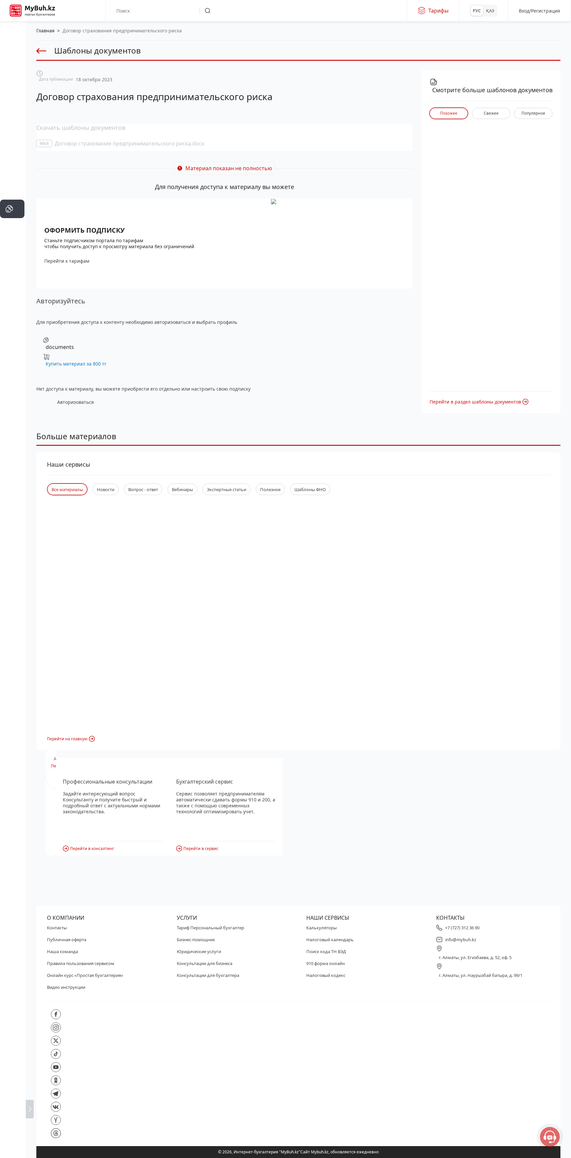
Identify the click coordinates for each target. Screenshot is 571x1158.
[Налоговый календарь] (12, 308)
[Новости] (12, 90)
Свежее (491, 113)
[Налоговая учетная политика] (12, 189)
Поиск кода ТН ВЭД (326, 951)
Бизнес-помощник (196, 940)
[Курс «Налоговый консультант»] (12, 268)
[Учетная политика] (12, 169)
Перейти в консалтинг (92, 848)
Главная (45, 30)
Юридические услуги (199, 951)
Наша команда (62, 951)
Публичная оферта (66, 940)
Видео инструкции (66, 987)
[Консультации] (12, 50)
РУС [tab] (477, 11)
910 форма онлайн (325, 963)
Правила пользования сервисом (80, 963)
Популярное (533, 113)
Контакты (57, 928)
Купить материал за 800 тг (76, 364)
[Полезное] (12, 109)
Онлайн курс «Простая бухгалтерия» (85, 975)
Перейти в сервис (200, 848)
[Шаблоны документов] (12, 209)
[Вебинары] (12, 248)
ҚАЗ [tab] (490, 11)
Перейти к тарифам (66, 261)
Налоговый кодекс (325, 975)
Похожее (448, 113)
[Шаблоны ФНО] (12, 228)
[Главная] (12, 30)
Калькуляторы (321, 928)
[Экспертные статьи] (12, 129)
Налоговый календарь (330, 940)
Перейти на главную (67, 739)
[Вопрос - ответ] (12, 149)
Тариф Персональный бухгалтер (210, 928)
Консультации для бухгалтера (208, 975)
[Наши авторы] (12, 288)
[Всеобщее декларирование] (12, 70)
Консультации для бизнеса (204, 963)
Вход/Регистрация (539, 11)
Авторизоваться (75, 402)
